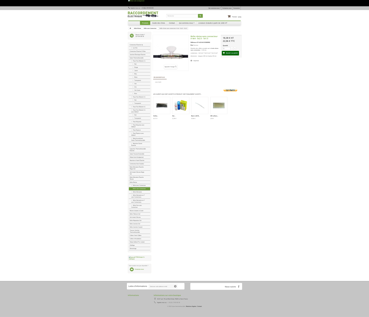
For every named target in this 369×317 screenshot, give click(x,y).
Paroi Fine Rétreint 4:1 (139, 106)
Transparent (137, 80)
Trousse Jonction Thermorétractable (135, 231)
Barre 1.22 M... (195, 116)
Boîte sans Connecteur (139, 188)
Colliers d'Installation (135, 238)
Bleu (135, 74)
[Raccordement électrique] (146, 14)
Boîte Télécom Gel (135, 214)
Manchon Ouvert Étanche (136, 144)
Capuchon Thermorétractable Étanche (138, 149)
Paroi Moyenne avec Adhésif (137, 126)
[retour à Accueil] (130, 28)
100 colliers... (214, 116)
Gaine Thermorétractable (136, 58)
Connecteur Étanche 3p (136, 45)
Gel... (173, 116)
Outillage (132, 245)
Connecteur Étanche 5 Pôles (138, 51)
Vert (135, 83)
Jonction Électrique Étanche (137, 54)
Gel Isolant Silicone (135, 217)
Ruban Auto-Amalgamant (137, 157)
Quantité (225, 45)
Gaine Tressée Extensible (137, 154)
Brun (135, 93)
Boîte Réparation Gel (135, 220)
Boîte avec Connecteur (139, 185)
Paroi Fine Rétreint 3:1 (139, 97)
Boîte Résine (133, 182)
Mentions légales (191, 306)
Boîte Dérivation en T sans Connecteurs (138, 196)
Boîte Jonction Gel (135, 224)
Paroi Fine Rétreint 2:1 (139, 61)
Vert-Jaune (137, 90)
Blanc (136, 77)
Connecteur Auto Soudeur (137, 163)
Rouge (136, 67)
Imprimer (196, 60)
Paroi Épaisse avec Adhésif (137, 134)
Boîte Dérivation (137, 192)
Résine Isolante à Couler (136, 210)
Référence (193, 42)
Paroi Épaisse (137, 130)
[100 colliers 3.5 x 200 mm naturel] (218, 105)
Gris (135, 87)
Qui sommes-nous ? (215, 8)
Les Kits (135, 48)
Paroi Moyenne (137, 121)
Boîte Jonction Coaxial (136, 227)
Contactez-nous (227, 8)
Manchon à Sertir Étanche (137, 160)
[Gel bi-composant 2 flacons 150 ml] (180, 105)
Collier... (155, 116)
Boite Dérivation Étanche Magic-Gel (137, 168)
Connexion (236, 8)
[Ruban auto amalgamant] (184, 3)
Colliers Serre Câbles (135, 235)
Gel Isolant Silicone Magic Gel (137, 173)
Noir (135, 64)
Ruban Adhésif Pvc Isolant (137, 242)
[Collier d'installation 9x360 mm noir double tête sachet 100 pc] (161, 105)
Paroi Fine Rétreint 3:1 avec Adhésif (138, 111)
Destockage (133, 248)
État (192, 45)
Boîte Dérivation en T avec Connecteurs (138, 201)
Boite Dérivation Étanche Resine (137, 178)
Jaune (136, 70)
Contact (199, 306)
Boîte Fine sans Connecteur (136, 206)
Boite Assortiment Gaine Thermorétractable (138, 139)
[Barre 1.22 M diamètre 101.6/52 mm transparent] (199, 105)
